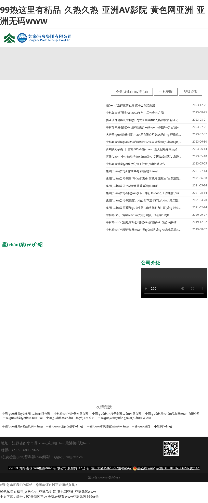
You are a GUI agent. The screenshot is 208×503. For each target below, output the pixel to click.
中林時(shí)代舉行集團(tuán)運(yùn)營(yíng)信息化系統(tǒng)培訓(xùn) (151, 229)
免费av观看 (56, 496)
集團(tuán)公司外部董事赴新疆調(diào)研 (132, 171)
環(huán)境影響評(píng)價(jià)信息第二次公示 (60, 53)
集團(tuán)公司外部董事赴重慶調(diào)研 (132, 186)
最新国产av (38, 496)
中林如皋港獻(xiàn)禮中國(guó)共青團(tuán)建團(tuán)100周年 (67, 354)
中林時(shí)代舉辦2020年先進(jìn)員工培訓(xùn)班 (138, 215)
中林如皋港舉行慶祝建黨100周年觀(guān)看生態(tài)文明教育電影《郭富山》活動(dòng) (83, 390)
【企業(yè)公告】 (20, 53)
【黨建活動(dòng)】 (14, 354)
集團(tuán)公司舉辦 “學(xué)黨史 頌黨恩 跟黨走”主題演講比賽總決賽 (149, 178)
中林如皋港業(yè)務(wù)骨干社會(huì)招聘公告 (135, 164)
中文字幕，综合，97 (15, 496)
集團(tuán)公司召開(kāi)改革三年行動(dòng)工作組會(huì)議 (144, 193)
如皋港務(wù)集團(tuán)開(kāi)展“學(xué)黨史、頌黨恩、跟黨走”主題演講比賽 (76, 368)
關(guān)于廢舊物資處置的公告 (51, 74)
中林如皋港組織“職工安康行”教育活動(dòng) (175, 354)
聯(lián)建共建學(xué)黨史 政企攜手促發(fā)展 (56, 376)
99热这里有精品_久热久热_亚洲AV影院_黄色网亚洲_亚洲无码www (102, 15)
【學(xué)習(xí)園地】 (133, 354)
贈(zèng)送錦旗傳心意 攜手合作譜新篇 (130, 105)
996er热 (93, 496)
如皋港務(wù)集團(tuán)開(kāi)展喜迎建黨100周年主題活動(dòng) (69, 361)
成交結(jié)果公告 (42, 60)
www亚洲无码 (75, 496)
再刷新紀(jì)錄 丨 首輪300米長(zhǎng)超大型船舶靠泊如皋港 (144, 149)
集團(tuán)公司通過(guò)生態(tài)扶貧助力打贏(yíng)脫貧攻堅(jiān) (148, 208)
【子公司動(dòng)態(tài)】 (88, 271)
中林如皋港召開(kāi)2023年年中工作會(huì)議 (135, 113)
